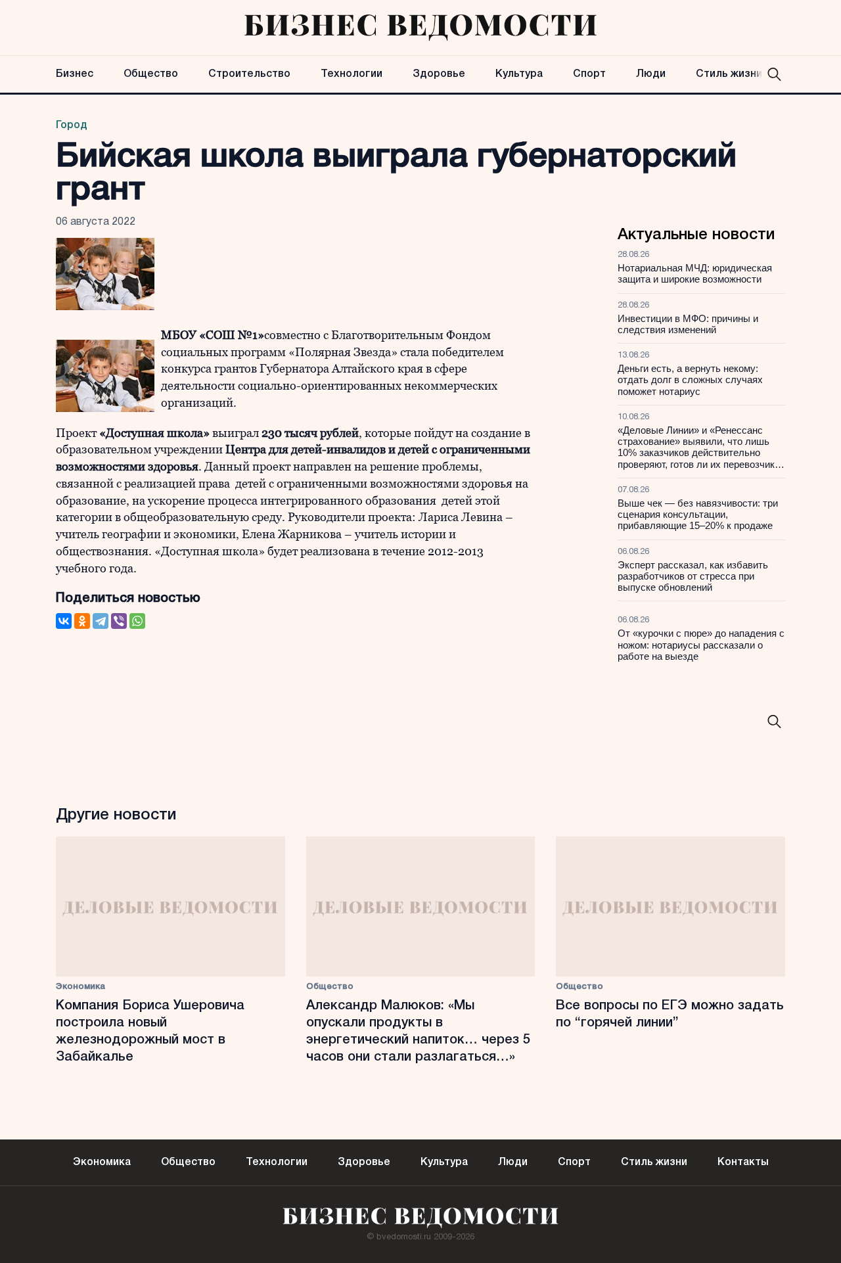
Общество (151, 74)
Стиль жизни (729, 74)
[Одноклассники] (82, 621)
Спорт (589, 74)
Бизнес (74, 74)
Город (71, 125)
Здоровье (439, 74)
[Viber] (119, 621)
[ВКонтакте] (64, 621)
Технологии (351, 74)
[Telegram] (100, 621)
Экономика (80, 986)
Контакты (743, 1162)
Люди (651, 74)
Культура (519, 74)
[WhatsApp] (137, 621)
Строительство (249, 74)
